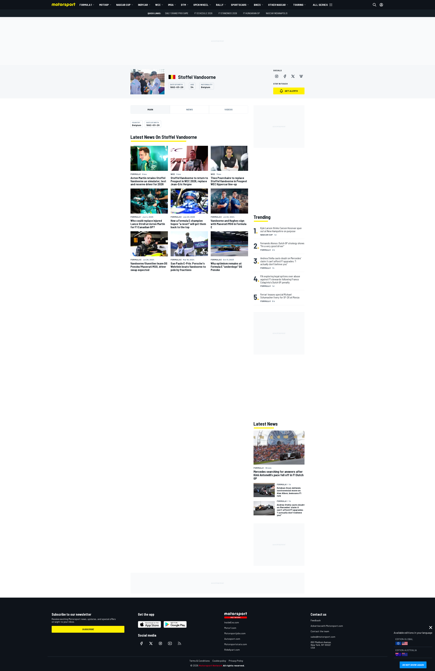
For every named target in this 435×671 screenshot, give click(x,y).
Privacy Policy (236, 660)
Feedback (316, 620)
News (189, 109)
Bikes (257, 4)
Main (150, 109)
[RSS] (179, 643)
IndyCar (143, 4)
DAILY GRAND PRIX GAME (176, 13)
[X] (293, 76)
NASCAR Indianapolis (277, 13)
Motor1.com (230, 627)
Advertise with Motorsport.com (327, 625)
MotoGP (104, 4)
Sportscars (238, 4)
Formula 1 (86, 4)
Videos (228, 109)
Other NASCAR (277, 4)
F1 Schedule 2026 (203, 13)
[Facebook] (284, 76)
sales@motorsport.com (323, 636)
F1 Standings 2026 (228, 13)
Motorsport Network (210, 665)
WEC (158, 4)
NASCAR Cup (123, 4)
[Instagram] (276, 76)
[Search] (374, 4)
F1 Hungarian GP (251, 13)
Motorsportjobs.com (235, 633)
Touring (298, 4)
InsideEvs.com (231, 622)
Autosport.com (232, 638)
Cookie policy (219, 660)
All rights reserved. (234, 665)
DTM (183, 4)
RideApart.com (232, 649)
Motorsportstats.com (235, 644)
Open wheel (200, 4)
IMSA (170, 4)
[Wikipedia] (301, 76)
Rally (219, 4)
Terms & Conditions (199, 660)
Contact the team (320, 631)
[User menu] (381, 4)
